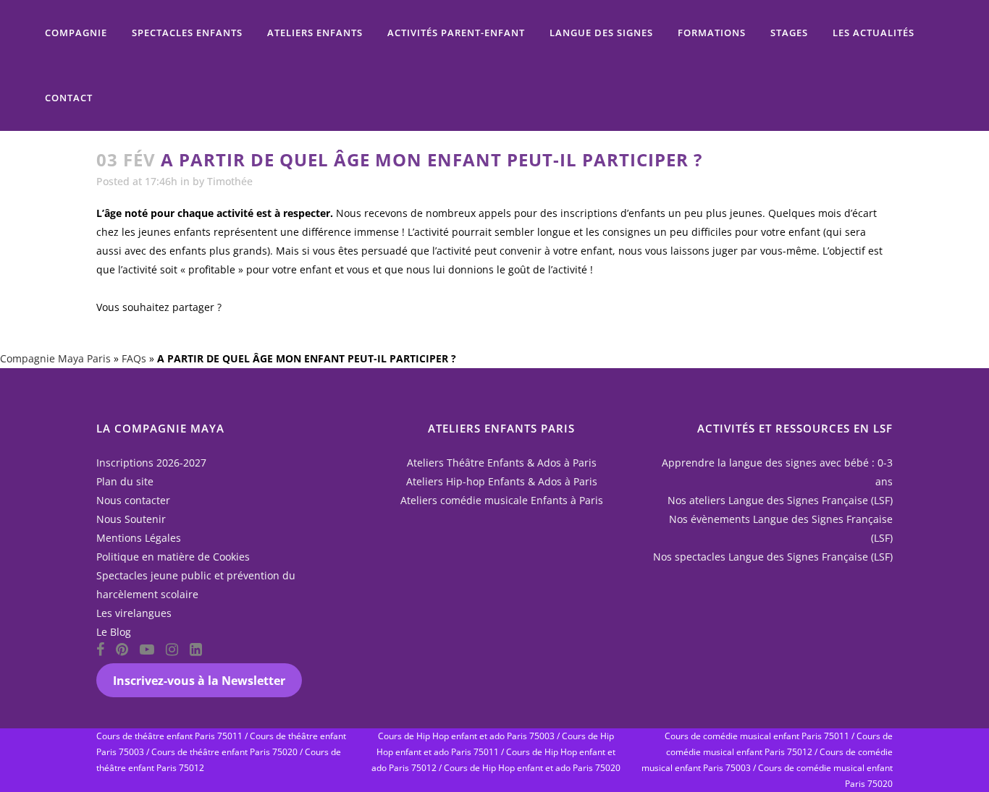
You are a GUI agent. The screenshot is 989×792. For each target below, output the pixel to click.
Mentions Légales (138, 538)
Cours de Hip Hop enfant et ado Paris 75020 (532, 768)
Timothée (230, 181)
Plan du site (124, 481)
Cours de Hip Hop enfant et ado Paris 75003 (466, 736)
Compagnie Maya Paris (55, 358)
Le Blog (113, 632)
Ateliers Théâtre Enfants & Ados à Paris (502, 462)
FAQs (134, 358)
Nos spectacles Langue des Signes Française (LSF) (773, 556)
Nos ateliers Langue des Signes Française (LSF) (780, 500)
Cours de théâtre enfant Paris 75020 (224, 752)
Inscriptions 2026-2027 (151, 462)
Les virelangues (134, 613)
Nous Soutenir (131, 519)
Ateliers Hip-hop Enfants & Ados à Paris (501, 481)
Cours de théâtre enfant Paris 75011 (169, 736)
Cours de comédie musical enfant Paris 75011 (757, 736)
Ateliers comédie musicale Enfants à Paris (501, 500)
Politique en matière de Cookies (173, 556)
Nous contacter (133, 500)
